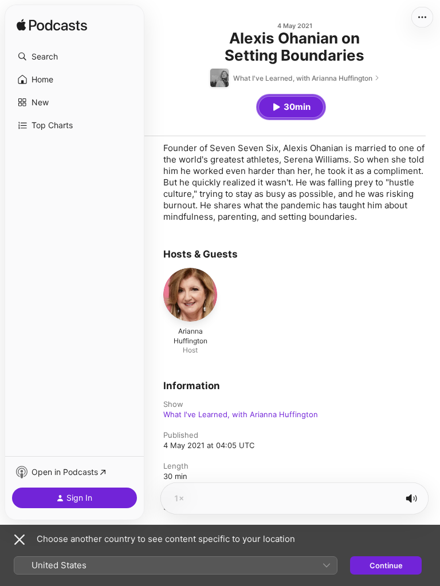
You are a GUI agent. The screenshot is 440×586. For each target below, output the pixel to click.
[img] (52, 25)
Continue (386, 565)
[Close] (19, 539)
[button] (74, 56)
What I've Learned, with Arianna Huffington (240, 414)
